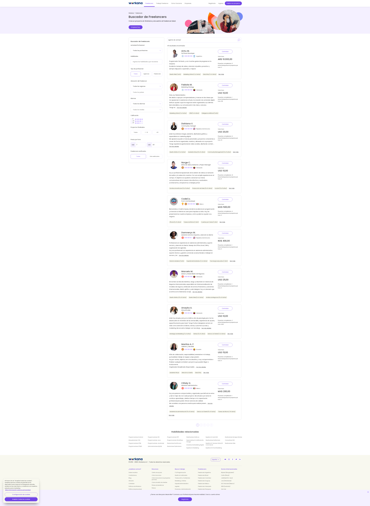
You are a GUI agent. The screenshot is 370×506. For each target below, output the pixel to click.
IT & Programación (180, 472)
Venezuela (199, 90)
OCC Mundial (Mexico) (227, 483)
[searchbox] (146, 61)
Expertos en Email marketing (214, 448)
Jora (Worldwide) (226, 481)
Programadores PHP (173, 437)
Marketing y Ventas (180, 481)
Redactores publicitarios (174, 446)
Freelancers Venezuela (204, 486)
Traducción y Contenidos (182, 478)
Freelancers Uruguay (204, 481)
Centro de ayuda (157, 472)
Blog (130, 478)
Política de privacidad (135, 489)
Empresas (188, 3)
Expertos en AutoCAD (212, 437)
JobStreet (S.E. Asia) (227, 478)
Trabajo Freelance (162, 3)
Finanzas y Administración (183, 489)
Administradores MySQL (155, 446)
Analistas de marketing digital (195, 445)
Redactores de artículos (174, 443)
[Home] (135, 3)
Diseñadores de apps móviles (233, 437)
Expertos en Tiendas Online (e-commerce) (214, 444)
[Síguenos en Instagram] (228, 459)
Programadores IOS (153, 437)
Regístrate (185, 499)
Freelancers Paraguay (204, 489)
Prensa (154, 488)
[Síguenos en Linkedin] (239, 459)
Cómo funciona (176, 3)
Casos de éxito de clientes (159, 482)
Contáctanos (133, 475)
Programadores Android (136, 437)
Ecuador (198, 349)
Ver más (221, 74)
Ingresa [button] (220, 3)
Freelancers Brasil (203, 475)
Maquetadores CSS (134, 440)
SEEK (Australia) (225, 486)
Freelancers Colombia (204, 478)
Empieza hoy (135, 27)
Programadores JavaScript (156, 443)
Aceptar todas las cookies (21, 499)
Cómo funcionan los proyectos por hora (161, 478)
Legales (177, 486)
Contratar (225, 52)
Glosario (131, 481)
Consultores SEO (230, 440)
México (201, 204)
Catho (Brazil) (225, 475)
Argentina (199, 56)
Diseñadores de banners (213, 440)
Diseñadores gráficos (192, 437)
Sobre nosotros (133, 472)
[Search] (239, 39)
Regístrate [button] (212, 3)
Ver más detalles (182, 107)
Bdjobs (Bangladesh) (227, 472)
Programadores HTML (135, 443)
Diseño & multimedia (181, 475)
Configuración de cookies (21, 494)
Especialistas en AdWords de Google (194, 441)
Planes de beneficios (158, 485)
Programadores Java (154, 440)
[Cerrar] (368, 492)
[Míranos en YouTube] (225, 459)
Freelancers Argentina (204, 472)
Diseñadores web (230, 443)
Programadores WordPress (175, 440)
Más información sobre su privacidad (18, 490)
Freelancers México (203, 483)
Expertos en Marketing (192, 448)
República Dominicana (203, 129)
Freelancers (149, 3)
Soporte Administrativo (181, 483)
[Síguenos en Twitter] (236, 459)
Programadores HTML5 (135, 446)
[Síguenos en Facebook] (232, 459)
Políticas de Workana (135, 486)
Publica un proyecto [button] (233, 3)
